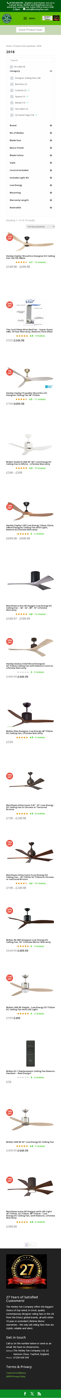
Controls (21, 90)
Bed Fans (21, 84)
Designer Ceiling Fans (28, 77)
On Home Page (24, 115)
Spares (20, 96)
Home (9, 46)
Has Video (21, 108)
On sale (19, 66)
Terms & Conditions (16, 1372)
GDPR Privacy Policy (15, 1376)
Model (20, 102)
